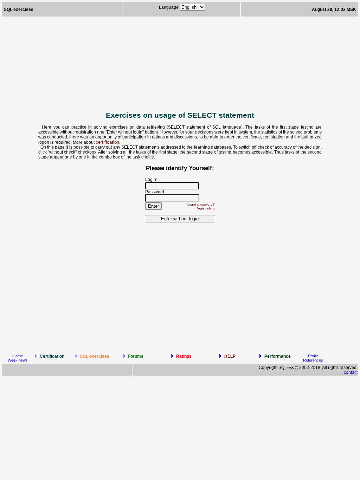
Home (18, 356)
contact (351, 372)
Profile (313, 356)
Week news (18, 360)
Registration (205, 208)
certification (107, 142)
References (313, 360)
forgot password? (201, 204)
